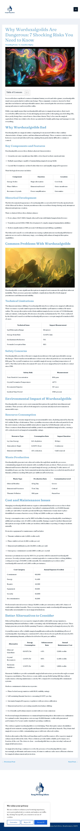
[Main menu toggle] (76, 9)
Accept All (40, 822)
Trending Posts (11, 45)
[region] (27, 814)
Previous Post (8, 762)
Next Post (73, 762)
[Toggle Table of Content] (25, 92)
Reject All (27, 822)
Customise (13, 822)
